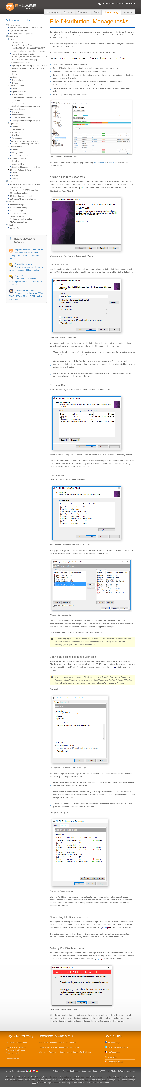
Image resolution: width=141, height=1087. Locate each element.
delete (111, 162)
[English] (27, 1071)
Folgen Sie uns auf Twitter (117, 1047)
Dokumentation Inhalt (18, 20)
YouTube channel (114, 1052)
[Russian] (34, 1071)
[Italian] (30, 1071)
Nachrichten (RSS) (115, 1062)
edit (95, 162)
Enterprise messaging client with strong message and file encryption (26, 267)
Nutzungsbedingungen (71, 1071)
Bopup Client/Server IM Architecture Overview (57, 1042)
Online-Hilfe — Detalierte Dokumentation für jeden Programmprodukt (15, 1050)
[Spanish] (37, 1071)
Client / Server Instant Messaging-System (33, 1077)
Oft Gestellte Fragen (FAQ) (16, 1042)
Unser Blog (111, 1057)
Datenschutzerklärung (90, 1071)
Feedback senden (13, 1058)
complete (102, 162)
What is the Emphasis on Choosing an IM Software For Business (65, 1052)
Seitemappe (57, 1071)
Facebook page (113, 1042)
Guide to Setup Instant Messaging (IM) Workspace (59, 1047)
